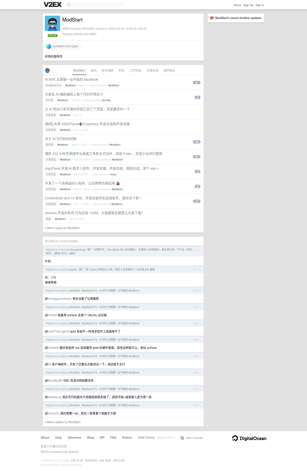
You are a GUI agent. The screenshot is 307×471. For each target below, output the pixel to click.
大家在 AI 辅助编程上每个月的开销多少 (74, 94)
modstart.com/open (65, 46)
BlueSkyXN (55, 380)
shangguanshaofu (60, 298)
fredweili (53, 347)
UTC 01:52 (77, 460)
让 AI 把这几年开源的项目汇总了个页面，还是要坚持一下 (87, 109)
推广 (89, 249)
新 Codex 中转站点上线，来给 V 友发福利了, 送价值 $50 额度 (120, 269)
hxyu (113, 174)
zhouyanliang (77, 249)
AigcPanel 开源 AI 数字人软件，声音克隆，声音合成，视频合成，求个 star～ (102, 168)
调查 (48, 218)
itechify (106, 100)
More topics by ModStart (63, 228)
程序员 (49, 144)
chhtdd (52, 315)
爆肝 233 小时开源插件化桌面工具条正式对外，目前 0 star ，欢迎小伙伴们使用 (103, 153)
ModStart (79, 70)
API (102, 437)
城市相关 (169, 70)
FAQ (113, 437)
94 (49, 364)
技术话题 (107, 70)
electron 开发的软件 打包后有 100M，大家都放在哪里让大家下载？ (95, 212)
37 (196, 156)
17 (196, 201)
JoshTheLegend (58, 331)
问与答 (49, 100)
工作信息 (135, 70)
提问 (93, 70)
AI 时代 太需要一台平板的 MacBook (71, 79)
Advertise (74, 437)
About (45, 437)
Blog (90, 437)
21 (196, 82)
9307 (93, 34)
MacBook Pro (53, 85)
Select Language (193, 437)
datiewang (54, 397)
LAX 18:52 (105, 460)
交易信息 (152, 70)
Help (58, 437)
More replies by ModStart (64, 422)
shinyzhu (54, 413)
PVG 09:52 (91, 460)
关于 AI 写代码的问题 (60, 138)
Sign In (260, 5)
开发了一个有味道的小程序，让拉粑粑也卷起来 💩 (82, 183)
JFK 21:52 (118, 460)
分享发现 (51, 115)
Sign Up (248, 5)
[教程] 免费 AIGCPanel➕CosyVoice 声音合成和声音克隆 (87, 123)
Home (237, 5)
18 (196, 142)
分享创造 (51, 159)
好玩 (121, 70)
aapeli (73, 269)
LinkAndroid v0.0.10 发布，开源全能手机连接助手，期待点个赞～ (93, 198)
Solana (127, 437)
